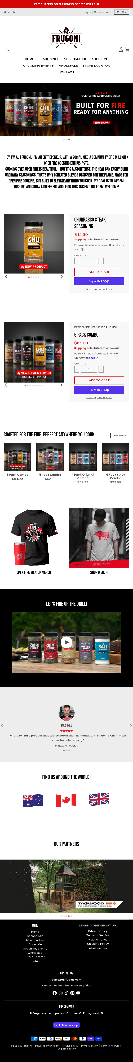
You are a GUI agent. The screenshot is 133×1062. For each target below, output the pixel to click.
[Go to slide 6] (37, 385)
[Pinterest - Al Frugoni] (72, 993)
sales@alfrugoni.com (66, 979)
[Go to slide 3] (69, 139)
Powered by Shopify (47, 1045)
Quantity (80, 255)
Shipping (80, 239)
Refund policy (70, 1045)
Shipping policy (66, 1048)
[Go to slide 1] (64, 139)
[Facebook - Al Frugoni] (54, 993)
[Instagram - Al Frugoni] (60, 993)
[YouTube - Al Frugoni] (78, 993)
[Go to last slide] (6, 276)
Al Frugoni (26, 1045)
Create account (102, 12)
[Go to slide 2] (66, 139)
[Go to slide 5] (38, 277)
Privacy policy (89, 1045)
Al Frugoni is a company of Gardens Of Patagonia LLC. (66, 1013)
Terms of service (111, 1045)
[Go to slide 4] (36, 277)
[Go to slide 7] (40, 385)
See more (120, 435)
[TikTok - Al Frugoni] (66, 993)
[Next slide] (61, 276)
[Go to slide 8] (42, 385)
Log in (87, 12)
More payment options (99, 289)
